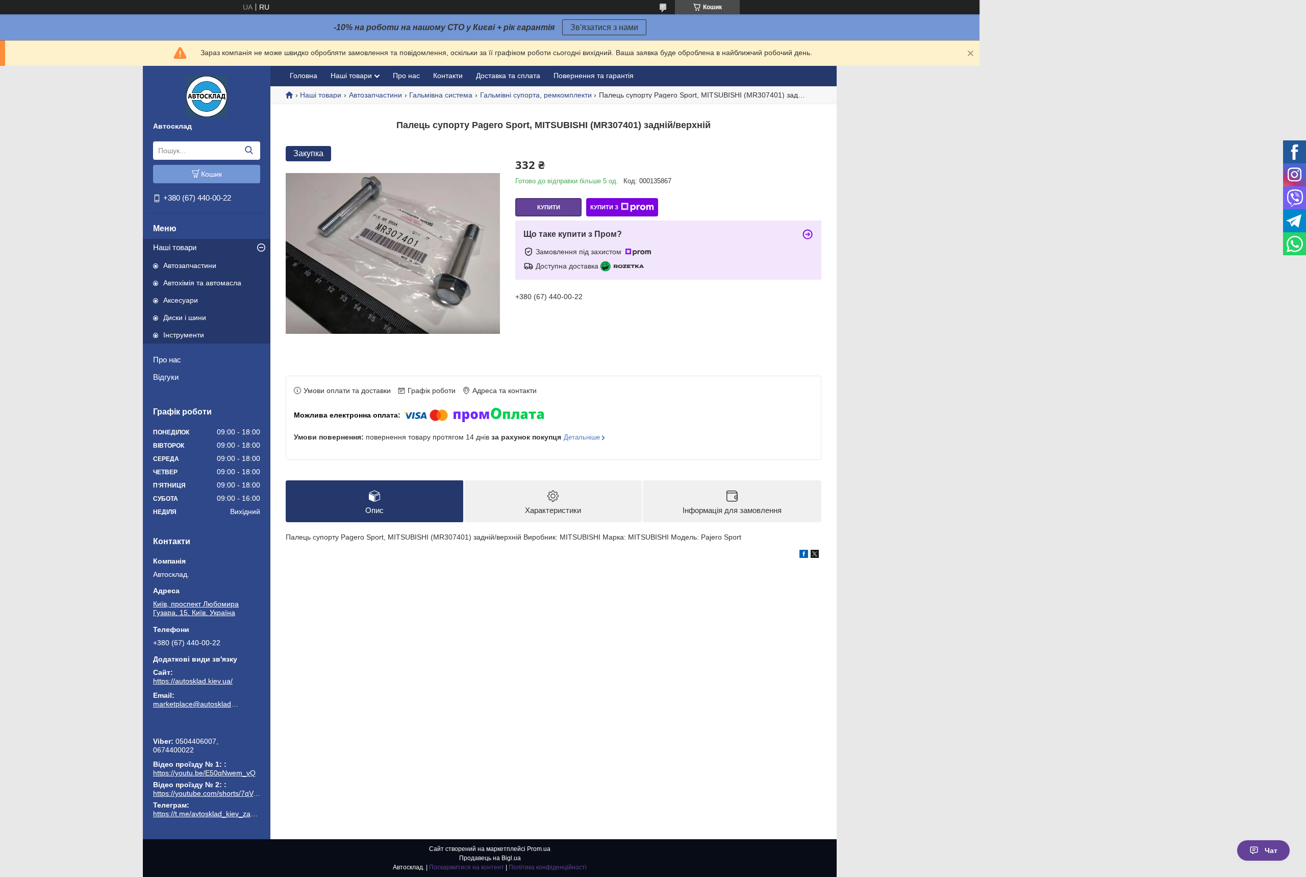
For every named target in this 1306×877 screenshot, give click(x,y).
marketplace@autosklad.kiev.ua (196, 704)
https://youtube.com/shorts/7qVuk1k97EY (219, 793)
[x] (815, 555)
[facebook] (803, 555)
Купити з (604, 207)
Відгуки (166, 377)
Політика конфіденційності (548, 867)
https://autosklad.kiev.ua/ (193, 681)
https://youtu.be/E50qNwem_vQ (204, 773)
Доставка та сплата (508, 75)
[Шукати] (248, 150)
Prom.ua (538, 848)
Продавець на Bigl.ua (490, 858)
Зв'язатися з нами (604, 27)
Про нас (167, 359)
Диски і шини (184, 317)
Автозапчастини (189, 265)
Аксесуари (180, 300)
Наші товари (174, 247)
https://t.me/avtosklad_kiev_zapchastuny (206, 727)
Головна (303, 75)
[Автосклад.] (206, 96)
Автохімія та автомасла (202, 283)
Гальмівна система (440, 95)
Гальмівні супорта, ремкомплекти (536, 95)
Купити (548, 207)
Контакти (448, 75)
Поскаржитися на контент (466, 867)
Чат (1271, 850)
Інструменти (183, 335)
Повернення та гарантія (594, 75)
